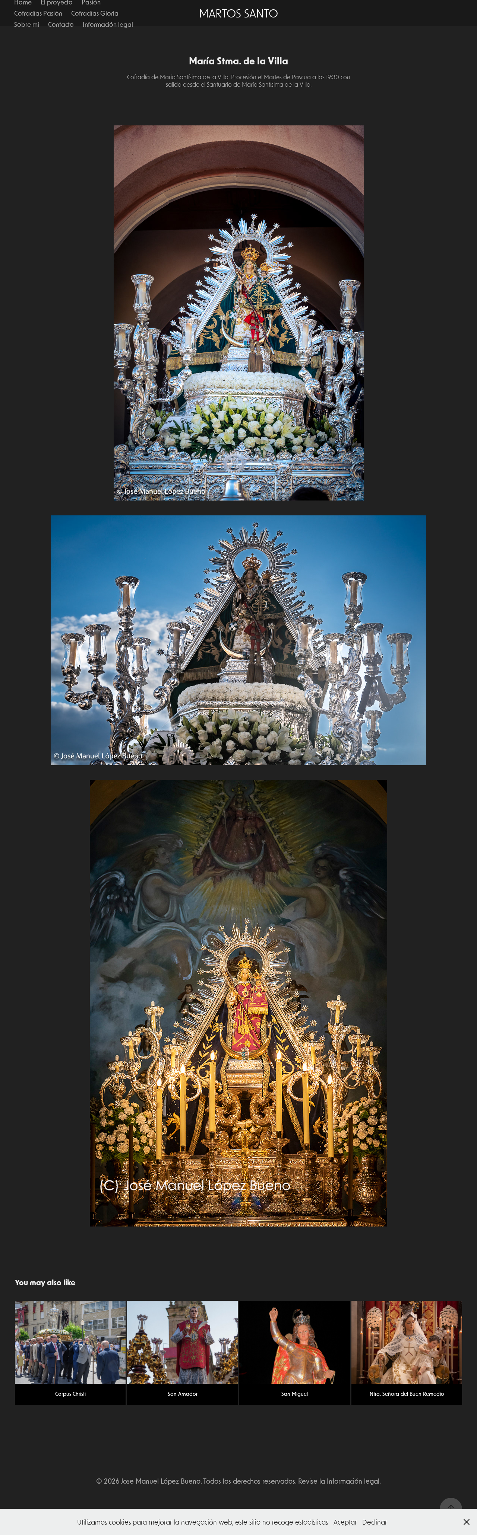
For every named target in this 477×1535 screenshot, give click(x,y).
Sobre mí (26, 24)
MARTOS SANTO (238, 13)
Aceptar (345, 1522)
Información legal (108, 24)
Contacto (61, 24)
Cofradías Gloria (95, 13)
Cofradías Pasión (38, 13)
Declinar (374, 1522)
